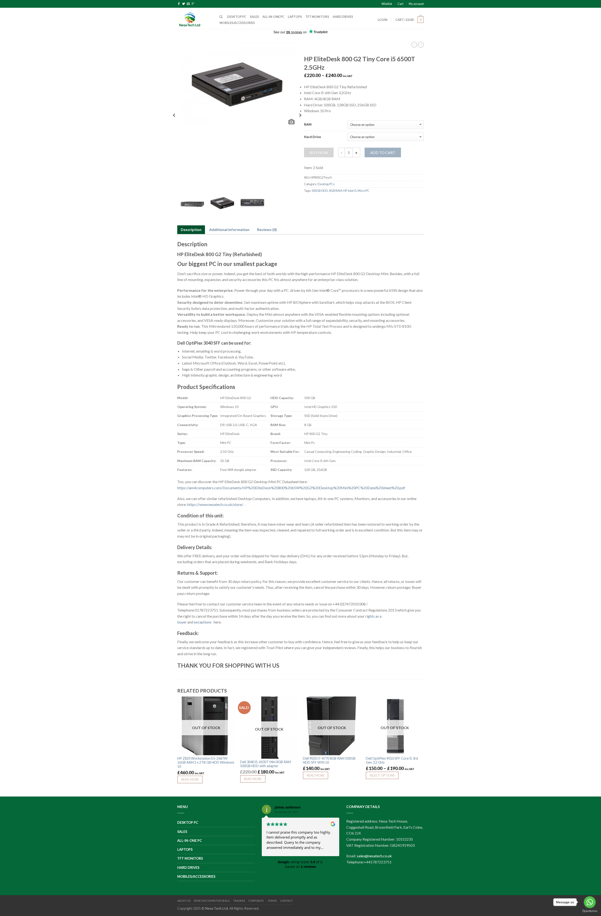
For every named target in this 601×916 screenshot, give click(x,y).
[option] (237, 84)
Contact (286, 900)
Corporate (256, 900)
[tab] (191, 229)
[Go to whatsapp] (590, 902)
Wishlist (386, 4)
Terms (272, 900)
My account (416, 4)
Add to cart (382, 152)
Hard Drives (343, 17)
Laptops (295, 17)
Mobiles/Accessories (237, 23)
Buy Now (319, 152)
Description (191, 229)
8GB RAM (335, 190)
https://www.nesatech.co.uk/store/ (216, 504)
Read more (190, 779)
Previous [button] (174, 116)
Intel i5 (352, 190)
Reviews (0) (267, 229)
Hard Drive (312, 137)
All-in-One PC (273, 17)
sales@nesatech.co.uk (374, 856)
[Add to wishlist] (229, 702)
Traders (239, 900)
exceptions (203, 622)
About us (183, 900)
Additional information (229, 229)
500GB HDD (320, 190)
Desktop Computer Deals (212, 900)
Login (382, 20)
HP (345, 190)
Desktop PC (236, 17)
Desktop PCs (326, 184)
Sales (254, 17)
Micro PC (363, 190)
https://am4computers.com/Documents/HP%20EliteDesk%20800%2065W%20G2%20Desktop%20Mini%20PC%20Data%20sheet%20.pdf (291, 487)
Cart (400, 4)
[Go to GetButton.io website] (589, 911)
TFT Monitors (317, 17)
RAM (308, 124)
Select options (382, 775)
